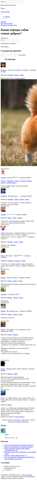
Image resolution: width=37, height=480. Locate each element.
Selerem (19, 218)
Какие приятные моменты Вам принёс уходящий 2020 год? (17, 449)
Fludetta (10, 242)
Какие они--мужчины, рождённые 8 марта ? (19, 447)
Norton (16, 75)
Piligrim (3, 182)
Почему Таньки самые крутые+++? (16, 455)
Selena (22, 75)
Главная (3, 21)
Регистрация (8, 23)
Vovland (3, 177)
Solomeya (11, 181)
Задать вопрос (5, 11)
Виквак (29, 181)
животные (10, 25)
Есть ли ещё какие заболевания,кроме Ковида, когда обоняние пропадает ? (20, 458)
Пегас (3, 398)
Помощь (7, 17)
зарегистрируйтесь (23, 421)
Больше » (14, 182)
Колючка (3, 70)
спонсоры (29, 475)
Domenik (10, 75)
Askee (3, 476)
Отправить (22, 55)
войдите (10, 421)
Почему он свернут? (7, 417)
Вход (2, 23)
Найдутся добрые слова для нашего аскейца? (19, 445)
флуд (15, 25)
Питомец (4, 25)
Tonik (14, 218)
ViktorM (3, 214)
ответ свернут (19, 417)
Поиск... (3, 1)
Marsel (22, 199)
